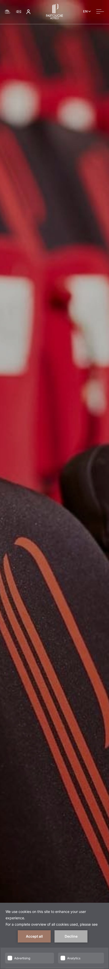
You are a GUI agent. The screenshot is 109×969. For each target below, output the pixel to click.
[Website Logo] (54, 11)
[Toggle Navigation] (100, 11)
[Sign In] (28, 11)
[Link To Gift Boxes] (7, 12)
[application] (54, 936)
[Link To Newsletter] (18, 12)
